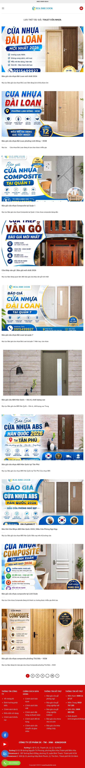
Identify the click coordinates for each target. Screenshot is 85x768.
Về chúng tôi (9, 699)
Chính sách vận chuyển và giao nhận (31, 728)
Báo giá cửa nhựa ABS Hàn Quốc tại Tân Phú (20, 464)
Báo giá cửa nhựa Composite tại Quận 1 (18, 206)
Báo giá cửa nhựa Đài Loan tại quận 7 (17, 335)
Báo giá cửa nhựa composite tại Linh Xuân (20, 594)
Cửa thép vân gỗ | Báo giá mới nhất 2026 (19, 270)
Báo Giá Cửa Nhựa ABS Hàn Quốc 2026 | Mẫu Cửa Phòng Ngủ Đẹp (29, 529)
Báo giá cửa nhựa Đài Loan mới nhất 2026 (19, 76)
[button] (3, 8)
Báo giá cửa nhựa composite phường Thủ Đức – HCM (24, 659)
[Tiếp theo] (57, 676)
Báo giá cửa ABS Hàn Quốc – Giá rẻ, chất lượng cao (23, 400)
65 (52, 676)
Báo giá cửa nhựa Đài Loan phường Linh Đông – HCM (24, 141)
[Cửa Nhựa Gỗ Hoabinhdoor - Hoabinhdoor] (42, 8)
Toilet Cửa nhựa (52, 20)
